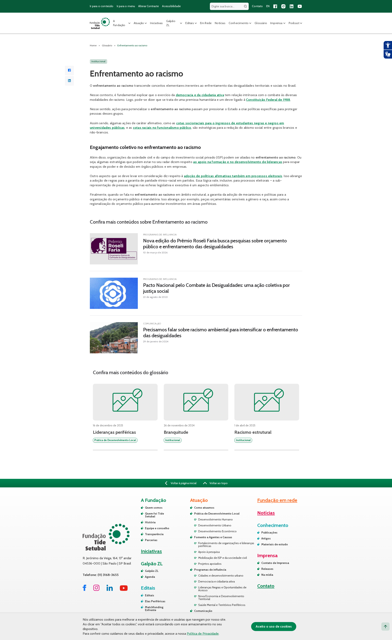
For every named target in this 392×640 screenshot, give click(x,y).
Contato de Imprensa (275, 562)
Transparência (154, 534)
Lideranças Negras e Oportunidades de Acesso (222, 589)
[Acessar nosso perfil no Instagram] (283, 6)
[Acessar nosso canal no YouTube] (299, 6)
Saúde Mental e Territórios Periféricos (221, 604)
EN (268, 6)
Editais (189, 23)
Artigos (266, 538)
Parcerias (151, 540)
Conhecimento (238, 23)
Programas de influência (210, 569)
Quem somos (154, 507)
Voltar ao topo (218, 483)
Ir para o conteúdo (102, 6)
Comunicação (203, 610)
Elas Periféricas (155, 601)
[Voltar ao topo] (385, 626)
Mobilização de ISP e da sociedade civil (222, 557)
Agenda (150, 576)
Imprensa (276, 23)
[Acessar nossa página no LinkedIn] (291, 6)
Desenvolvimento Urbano (214, 525)
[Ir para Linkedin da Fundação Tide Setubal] (110, 590)
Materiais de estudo (274, 544)
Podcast (294, 23)
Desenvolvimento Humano (215, 519)
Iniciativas (156, 23)
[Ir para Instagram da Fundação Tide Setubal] (96, 590)
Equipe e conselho (157, 528)
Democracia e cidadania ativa (216, 581)
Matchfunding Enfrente (154, 608)
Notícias (220, 23)
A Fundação (119, 23)
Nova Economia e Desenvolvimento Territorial (221, 597)
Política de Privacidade (203, 634)
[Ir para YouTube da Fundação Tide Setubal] (124, 590)
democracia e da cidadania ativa (200, 95)
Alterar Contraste (148, 6)
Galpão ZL (170, 23)
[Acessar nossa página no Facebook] (275, 6)
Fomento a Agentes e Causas (213, 537)
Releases (267, 568)
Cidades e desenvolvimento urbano (220, 575)
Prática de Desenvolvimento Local (216, 513)
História (150, 522)
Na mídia (267, 574)
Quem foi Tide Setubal (154, 515)
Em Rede (206, 23)
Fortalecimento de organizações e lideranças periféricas (226, 544)
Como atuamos (204, 507)
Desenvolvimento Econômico (217, 531)
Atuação (139, 23)
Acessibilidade (171, 6)
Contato (257, 6)
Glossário (261, 23)
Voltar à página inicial (183, 483)
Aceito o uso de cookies (274, 626)
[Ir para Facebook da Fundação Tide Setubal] (84, 590)
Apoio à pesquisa (209, 551)
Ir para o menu (126, 6)
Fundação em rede (277, 500)
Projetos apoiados (210, 563)
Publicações (269, 532)
